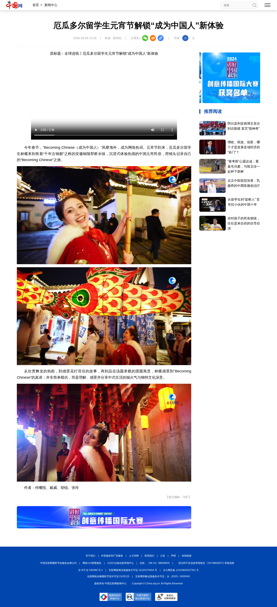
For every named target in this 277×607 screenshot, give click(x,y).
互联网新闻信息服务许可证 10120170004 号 (133, 570)
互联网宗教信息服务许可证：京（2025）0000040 (162, 576)
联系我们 (149, 555)
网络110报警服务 (92, 563)
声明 (173, 555)
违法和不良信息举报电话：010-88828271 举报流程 (206, 563)
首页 (35, 5)
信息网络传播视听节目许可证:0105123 (108, 576)
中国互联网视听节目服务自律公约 (58, 563)
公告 (162, 555)
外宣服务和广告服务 (112, 555)
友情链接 (186, 555)
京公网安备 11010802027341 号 (181, 570)
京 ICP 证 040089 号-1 (90, 570)
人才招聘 (134, 555)
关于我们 (90, 555)
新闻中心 (50, 5)
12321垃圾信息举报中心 (120, 563)
